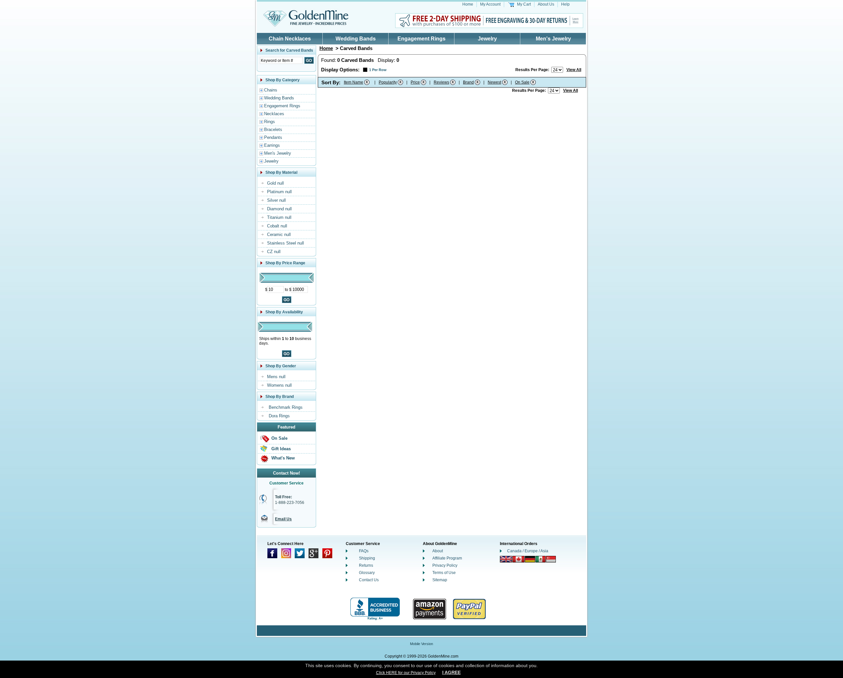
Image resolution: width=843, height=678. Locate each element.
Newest (494, 82)
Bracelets (273, 129)
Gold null (275, 183)
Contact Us (369, 580)
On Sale (279, 438)
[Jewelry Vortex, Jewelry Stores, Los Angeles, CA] (375, 609)
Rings (269, 121)
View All (573, 69)
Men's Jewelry (553, 38)
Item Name (353, 82)
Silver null (276, 200)
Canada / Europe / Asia (527, 551)
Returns (366, 565)
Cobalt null (277, 225)
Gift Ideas (281, 448)
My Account (490, 4)
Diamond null (279, 208)
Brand (468, 82)
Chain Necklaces (290, 38)
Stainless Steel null (285, 243)
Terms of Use (444, 572)
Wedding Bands (356, 38)
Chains (270, 90)
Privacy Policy (444, 565)
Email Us (283, 519)
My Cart (524, 4)
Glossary (367, 572)
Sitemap (439, 580)
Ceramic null (279, 234)
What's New (283, 458)
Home (467, 4)
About (437, 551)
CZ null (274, 251)
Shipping (367, 558)
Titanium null (279, 217)
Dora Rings (279, 415)
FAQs (363, 551)
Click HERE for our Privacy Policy (406, 672)
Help (565, 4)
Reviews (441, 82)
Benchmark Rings (286, 407)
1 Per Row (378, 70)
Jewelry (487, 38)
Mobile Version (421, 644)
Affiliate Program (447, 558)
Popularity (388, 82)
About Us (546, 4)
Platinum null (279, 191)
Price (415, 82)
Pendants (273, 137)
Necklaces (274, 113)
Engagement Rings (421, 38)
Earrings (272, 145)
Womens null (279, 385)
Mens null (276, 376)
